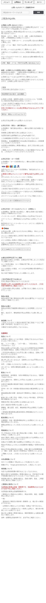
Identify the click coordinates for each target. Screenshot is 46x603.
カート (39, 2)
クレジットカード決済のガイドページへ (16, 200)
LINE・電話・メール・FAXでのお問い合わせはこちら (21, 63)
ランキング (28, 2)
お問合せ (17, 2)
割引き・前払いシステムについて (13, 114)
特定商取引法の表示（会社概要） (13, 94)
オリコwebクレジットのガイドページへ (16, 249)
